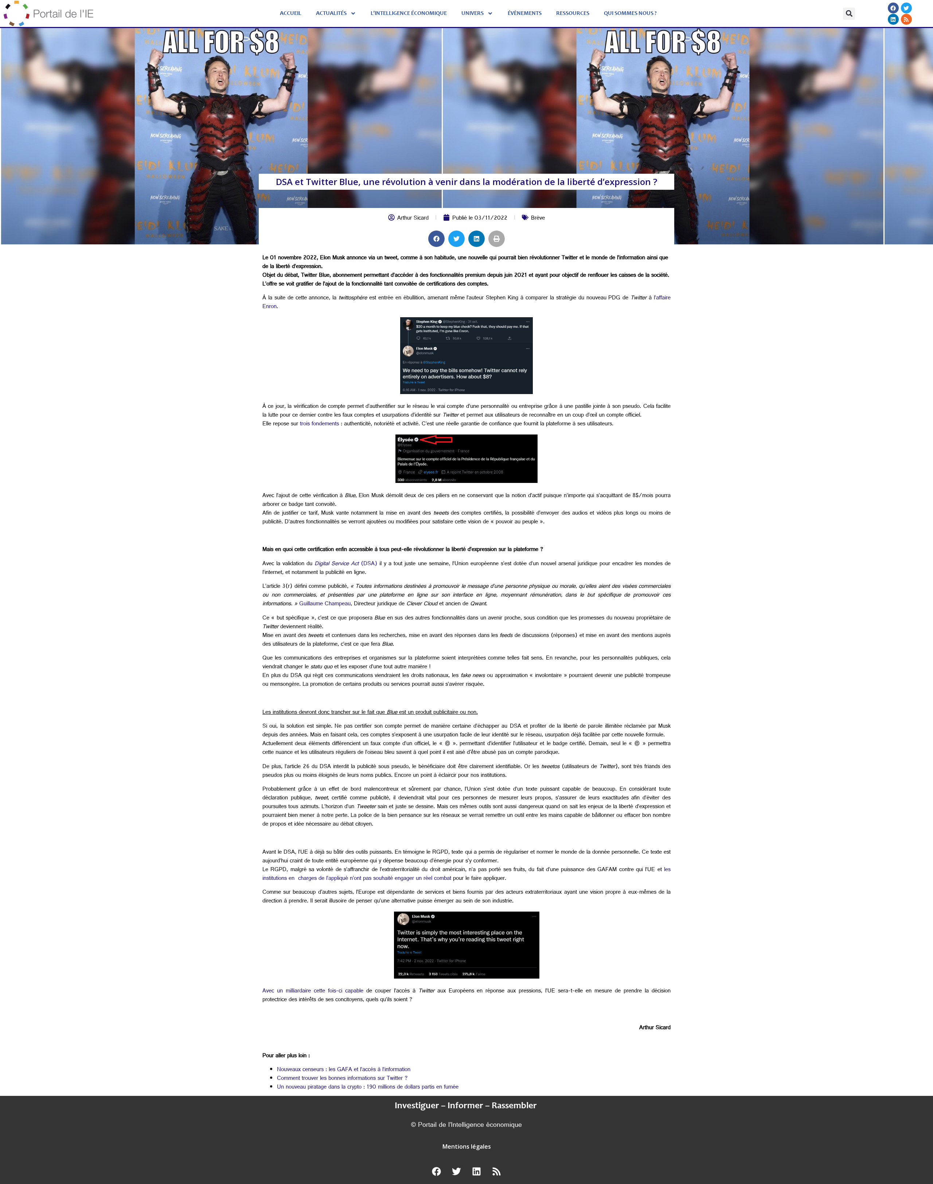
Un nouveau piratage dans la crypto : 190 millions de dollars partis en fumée (367, 1087)
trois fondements (319, 424)
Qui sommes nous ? (630, 13)
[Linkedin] (892, 19)
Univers (472, 13)
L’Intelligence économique (409, 13)
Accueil (290, 13)
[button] (849, 14)
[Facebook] (892, 8)
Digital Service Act (338, 564)
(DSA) (369, 564)
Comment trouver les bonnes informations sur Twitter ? (342, 1079)
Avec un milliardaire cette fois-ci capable (312, 991)
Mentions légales (466, 1146)
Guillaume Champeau (325, 604)
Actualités (331, 13)
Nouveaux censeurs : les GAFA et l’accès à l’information (343, 1070)
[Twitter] (906, 8)
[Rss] (906, 19)
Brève (538, 218)
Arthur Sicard (413, 218)
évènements (525, 13)
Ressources (572, 13)
